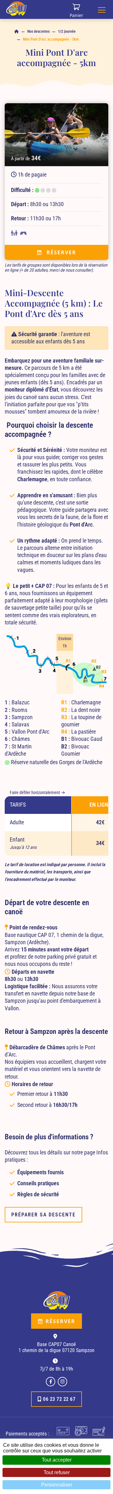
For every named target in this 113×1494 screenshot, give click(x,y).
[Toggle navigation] (101, 9)
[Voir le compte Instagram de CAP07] (62, 1381)
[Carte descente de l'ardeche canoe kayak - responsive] (56, 661)
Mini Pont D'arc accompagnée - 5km (51, 39)
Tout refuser (57, 1472)
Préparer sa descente (43, 1215)
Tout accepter (57, 1460)
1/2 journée (67, 31)
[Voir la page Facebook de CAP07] (50, 1381)
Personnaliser (56, 1484)
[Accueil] (16, 31)
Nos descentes (38, 31)
